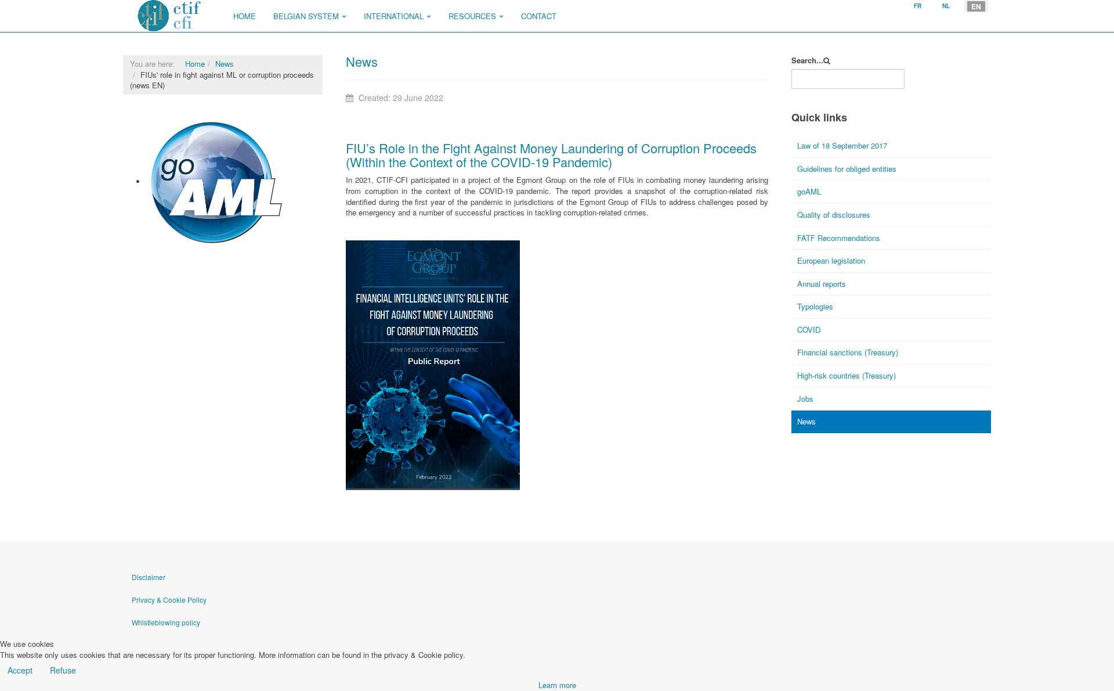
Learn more (557, 684)
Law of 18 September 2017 (842, 145)
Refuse (63, 670)
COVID (808, 329)
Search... (807, 60)
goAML (159, 252)
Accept (20, 670)
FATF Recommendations (838, 237)
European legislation (831, 260)
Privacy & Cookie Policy (169, 599)
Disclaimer (148, 577)
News (224, 63)
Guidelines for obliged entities (846, 168)
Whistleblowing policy (166, 622)
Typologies (815, 306)
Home (244, 15)
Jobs (805, 398)
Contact (538, 15)
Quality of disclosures (833, 214)
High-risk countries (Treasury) (846, 375)
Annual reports (821, 283)
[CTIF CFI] (169, 16)
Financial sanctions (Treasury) (847, 352)
